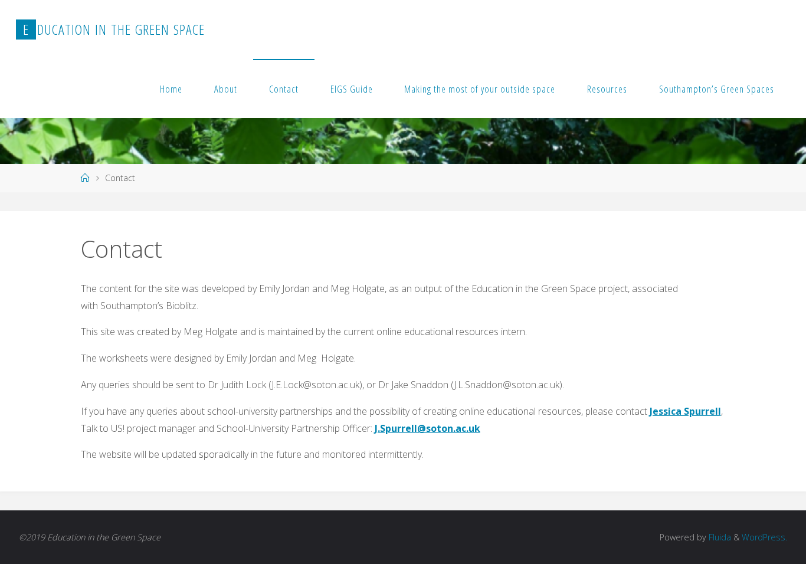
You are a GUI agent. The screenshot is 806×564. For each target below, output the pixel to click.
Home (171, 89)
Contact (284, 89)
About (225, 89)
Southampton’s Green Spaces (716, 89)
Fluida (718, 537)
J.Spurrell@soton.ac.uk (427, 428)
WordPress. (764, 537)
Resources (607, 89)
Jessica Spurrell (685, 411)
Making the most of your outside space (479, 89)
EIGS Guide (351, 89)
